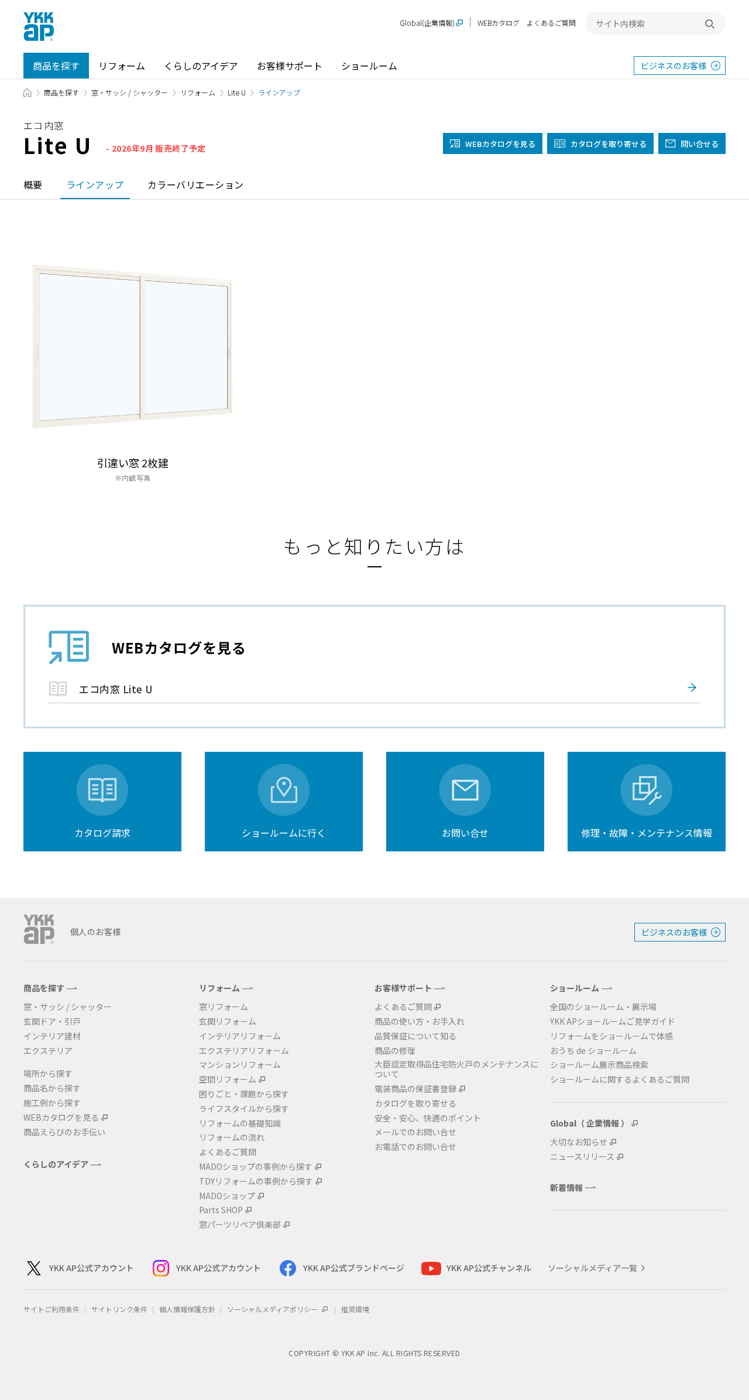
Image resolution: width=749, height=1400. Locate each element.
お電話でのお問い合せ (415, 1147)
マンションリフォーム (240, 1065)
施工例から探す (52, 1103)
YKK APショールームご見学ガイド (612, 1021)
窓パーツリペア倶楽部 (240, 1225)
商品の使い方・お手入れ (419, 1021)
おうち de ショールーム (593, 1051)
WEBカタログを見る (61, 1117)
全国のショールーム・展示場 (603, 1007)
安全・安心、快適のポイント (427, 1118)
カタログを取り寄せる (609, 143)
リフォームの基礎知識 (240, 1123)
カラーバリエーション (195, 184)
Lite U (237, 92)
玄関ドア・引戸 (52, 1021)
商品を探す (56, 66)
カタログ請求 (102, 833)
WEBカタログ (498, 23)
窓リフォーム (223, 1007)
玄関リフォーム (227, 1021)
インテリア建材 (52, 1036)
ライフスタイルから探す (244, 1109)
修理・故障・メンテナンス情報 (646, 833)
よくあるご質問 (551, 23)
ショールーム (369, 66)
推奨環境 (355, 1309)
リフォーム (121, 66)
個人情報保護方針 (187, 1309)
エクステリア (48, 1051)
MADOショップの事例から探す (255, 1167)
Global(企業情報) (427, 23)
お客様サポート (289, 66)
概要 (33, 184)
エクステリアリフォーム (244, 1051)
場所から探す (48, 1074)
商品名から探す (52, 1088)
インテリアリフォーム (240, 1036)
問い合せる (700, 143)
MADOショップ (227, 1196)
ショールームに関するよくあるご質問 (619, 1079)
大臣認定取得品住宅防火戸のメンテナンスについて (456, 1069)
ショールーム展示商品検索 (599, 1065)
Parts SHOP (221, 1210)
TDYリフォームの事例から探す (256, 1181)
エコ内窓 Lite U (116, 689)
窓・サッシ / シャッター (129, 92)
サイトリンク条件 (119, 1309)
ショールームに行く (284, 833)
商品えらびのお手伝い (64, 1132)
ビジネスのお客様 (673, 65)
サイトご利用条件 (51, 1309)
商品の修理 (394, 1051)
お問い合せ (465, 833)
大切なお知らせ (578, 1142)
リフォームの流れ (231, 1137)
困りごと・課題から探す (244, 1094)
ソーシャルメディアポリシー (273, 1309)
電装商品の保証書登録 (415, 1089)
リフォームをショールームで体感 (611, 1036)
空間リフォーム (227, 1079)
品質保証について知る (415, 1036)
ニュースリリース (582, 1157)
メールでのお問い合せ (415, 1132)
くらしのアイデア (201, 66)
